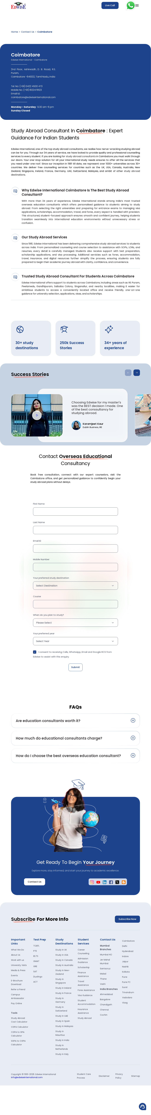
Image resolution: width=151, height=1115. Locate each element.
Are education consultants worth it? (48, 720)
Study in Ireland (63, 988)
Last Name (39, 522)
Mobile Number (41, 559)
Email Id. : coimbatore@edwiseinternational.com (33, 95)
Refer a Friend (18, 989)
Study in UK (61, 949)
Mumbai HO (106, 954)
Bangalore (105, 999)
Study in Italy (62, 1054)
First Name (39, 503)
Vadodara (127, 997)
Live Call (110, 5)
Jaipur (125, 961)
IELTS (35, 956)
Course (37, 596)
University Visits (19, 965)
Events (14, 975)
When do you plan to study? (48, 614)
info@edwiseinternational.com (27, 1077)
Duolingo (37, 976)
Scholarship (84, 967)
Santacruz (105, 968)
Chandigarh (106, 1004)
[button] (136, 372)
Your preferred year (43, 633)
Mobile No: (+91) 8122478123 (26, 90)
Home (14, 32)
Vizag (125, 1002)
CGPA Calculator (19, 1026)
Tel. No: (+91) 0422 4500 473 (26, 86)
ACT (35, 981)
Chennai (104, 1009)
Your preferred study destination (51, 577)
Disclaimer (104, 1076)
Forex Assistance (86, 990)
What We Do (17, 949)
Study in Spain (62, 1021)
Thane (103, 978)
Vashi (102, 984)
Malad (103, 973)
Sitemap (135, 1076)
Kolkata (126, 971)
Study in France (63, 993)
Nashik (125, 966)
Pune (124, 976)
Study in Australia (64, 965)
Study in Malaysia (64, 1026)
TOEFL (36, 945)
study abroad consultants (81, 156)
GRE (35, 966)
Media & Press (18, 970)
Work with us (17, 960)
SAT (35, 971)
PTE (35, 950)
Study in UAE (61, 1015)
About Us (15, 954)
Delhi (124, 946)
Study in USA (61, 954)
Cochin (103, 1014)
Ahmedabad (106, 994)
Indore (125, 956)
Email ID (37, 540)
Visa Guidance (85, 995)
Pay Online (16, 1003)
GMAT (36, 961)
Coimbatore (128, 940)
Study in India (62, 1040)
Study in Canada (64, 960)
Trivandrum (128, 992)
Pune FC (126, 982)
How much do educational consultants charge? (59, 738)
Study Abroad (85, 1018)
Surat (125, 987)
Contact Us (27, 32)
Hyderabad (127, 951)
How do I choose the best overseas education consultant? (68, 755)
